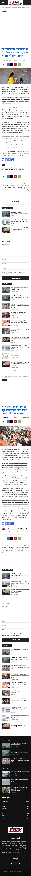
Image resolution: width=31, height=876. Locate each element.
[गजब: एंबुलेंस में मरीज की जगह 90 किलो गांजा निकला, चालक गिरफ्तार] (6, 290)
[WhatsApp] (19, 64)
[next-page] (5, 236)
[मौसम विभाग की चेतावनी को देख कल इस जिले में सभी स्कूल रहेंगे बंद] (6, 356)
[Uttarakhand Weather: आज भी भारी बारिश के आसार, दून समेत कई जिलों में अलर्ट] (6, 214)
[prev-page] (3, 236)
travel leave (21, 169)
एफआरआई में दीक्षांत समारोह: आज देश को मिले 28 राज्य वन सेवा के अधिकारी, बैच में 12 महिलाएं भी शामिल (20, 229)
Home (3, 7)
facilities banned (9, 164)
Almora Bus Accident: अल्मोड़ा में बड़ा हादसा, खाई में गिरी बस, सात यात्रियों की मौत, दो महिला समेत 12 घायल (20, 789)
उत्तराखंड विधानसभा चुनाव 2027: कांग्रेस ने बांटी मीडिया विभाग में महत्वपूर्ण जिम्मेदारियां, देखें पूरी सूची (20, 221)
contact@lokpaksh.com (14, 852)
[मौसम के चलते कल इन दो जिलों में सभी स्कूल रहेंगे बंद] (6, 782)
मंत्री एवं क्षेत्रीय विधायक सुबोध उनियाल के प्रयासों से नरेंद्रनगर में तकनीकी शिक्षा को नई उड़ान (19, 322)
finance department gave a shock (9, 167)
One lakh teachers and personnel (9, 169)
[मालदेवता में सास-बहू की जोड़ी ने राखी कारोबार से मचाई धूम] (6, 331)
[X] (11, 64)
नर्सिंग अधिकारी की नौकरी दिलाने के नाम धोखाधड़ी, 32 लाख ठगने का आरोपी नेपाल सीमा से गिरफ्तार (20, 305)
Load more (14, 370)
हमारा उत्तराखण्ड (8, 7)
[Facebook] (8, 64)
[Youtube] (19, 863)
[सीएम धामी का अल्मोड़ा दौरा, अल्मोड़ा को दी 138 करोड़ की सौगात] (6, 774)
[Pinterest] (15, 64)
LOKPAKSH (5, 60)
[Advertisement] (15, 28)
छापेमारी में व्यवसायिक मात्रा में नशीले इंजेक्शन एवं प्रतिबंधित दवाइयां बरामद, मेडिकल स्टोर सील (20, 339)
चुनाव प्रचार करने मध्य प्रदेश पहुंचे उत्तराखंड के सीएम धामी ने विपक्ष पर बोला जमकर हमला (8, 187)
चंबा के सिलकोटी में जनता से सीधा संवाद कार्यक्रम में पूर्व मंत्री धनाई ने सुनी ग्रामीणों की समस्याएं (20, 314)
